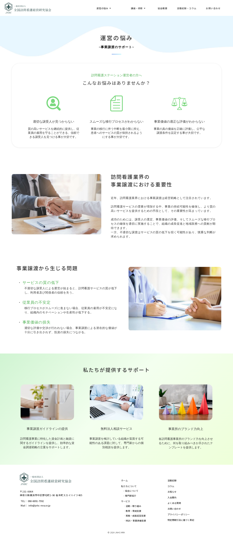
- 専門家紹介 (129, 495)
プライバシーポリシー (179, 514)
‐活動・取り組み (132, 506)
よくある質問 (174, 503)
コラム (171, 486)
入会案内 (172, 497)
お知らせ (172, 491)
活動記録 (172, 480)
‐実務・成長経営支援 (134, 515)
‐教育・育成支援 (132, 510)
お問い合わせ (174, 508)
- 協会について (130, 490)
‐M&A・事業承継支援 (134, 520)
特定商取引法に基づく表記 (181, 520)
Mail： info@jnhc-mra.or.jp (35, 505)
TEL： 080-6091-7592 (32, 501)
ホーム (124, 480)
